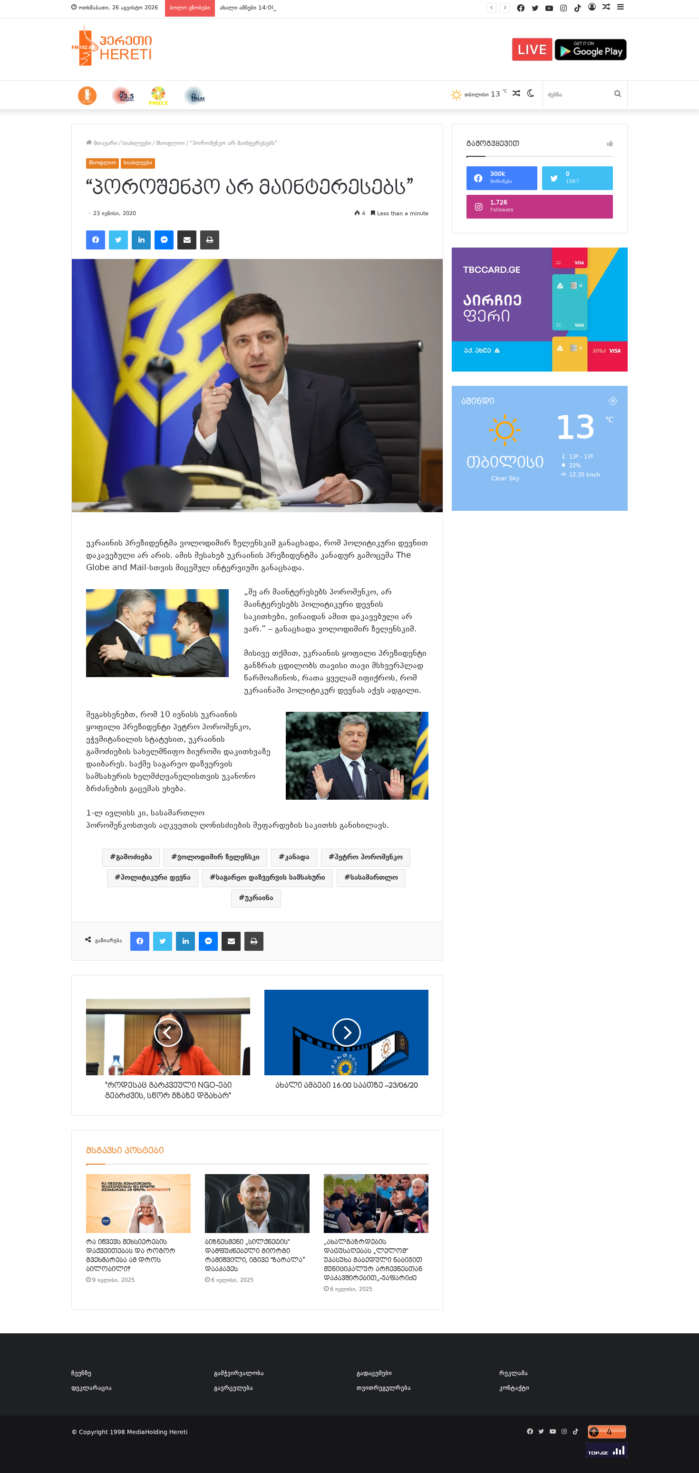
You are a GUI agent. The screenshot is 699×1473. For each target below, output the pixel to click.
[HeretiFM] (123, 44)
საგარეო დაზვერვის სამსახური (270, 877)
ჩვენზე (81, 1373)
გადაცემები (374, 1373)
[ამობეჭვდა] (209, 239)
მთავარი (104, 143)
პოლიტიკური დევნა (156, 877)
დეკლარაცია (91, 1388)
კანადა (297, 857)
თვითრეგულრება (384, 1388)
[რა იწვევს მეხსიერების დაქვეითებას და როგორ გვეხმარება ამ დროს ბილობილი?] (138, 1203)
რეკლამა (513, 1373)
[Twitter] (118, 239)
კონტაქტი (514, 1388)
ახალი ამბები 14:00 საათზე (258, 8)
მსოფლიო (170, 143)
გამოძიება (134, 857)
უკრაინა (259, 898)
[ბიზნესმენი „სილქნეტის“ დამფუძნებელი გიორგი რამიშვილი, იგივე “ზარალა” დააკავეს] (257, 1203)
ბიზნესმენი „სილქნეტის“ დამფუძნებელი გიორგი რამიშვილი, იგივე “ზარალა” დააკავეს (255, 1255)
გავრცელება (233, 1388)
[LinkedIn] (141, 239)
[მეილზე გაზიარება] (186, 239)
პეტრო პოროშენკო (369, 857)
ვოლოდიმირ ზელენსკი (218, 857)
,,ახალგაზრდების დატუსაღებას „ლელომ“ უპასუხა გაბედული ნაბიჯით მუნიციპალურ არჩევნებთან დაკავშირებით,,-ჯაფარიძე (373, 1260)
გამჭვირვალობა (239, 1373)
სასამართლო (374, 877)
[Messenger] (164, 239)
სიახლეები (136, 143)
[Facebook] (95, 239)
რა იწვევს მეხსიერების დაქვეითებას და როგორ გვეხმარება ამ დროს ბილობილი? (130, 1255)
